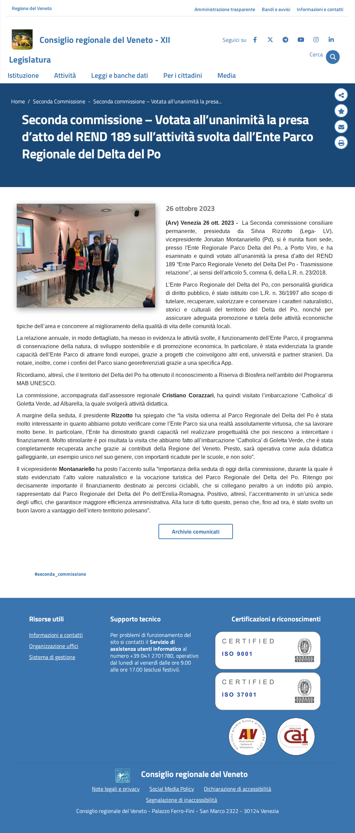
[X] (270, 40)
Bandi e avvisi (276, 9)
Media (226, 75)
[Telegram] (285, 40)
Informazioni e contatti (320, 9)
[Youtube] (301, 40)
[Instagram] (316, 40)
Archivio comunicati (195, 531)
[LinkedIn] (331, 40)
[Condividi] (341, 95)
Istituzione (23, 75)
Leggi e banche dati (119, 75)
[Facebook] (255, 40)
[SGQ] (268, 650)
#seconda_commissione (60, 573)
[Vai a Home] (22, 40)
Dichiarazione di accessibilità (237, 789)
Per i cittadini (182, 75)
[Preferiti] (341, 111)
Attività (65, 75)
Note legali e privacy (116, 789)
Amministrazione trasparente (224, 9)
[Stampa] (341, 143)
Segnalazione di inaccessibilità (181, 800)
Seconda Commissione (59, 101)
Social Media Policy (171, 789)
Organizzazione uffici (53, 646)
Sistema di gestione (52, 657)
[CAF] (296, 736)
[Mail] (341, 127)
